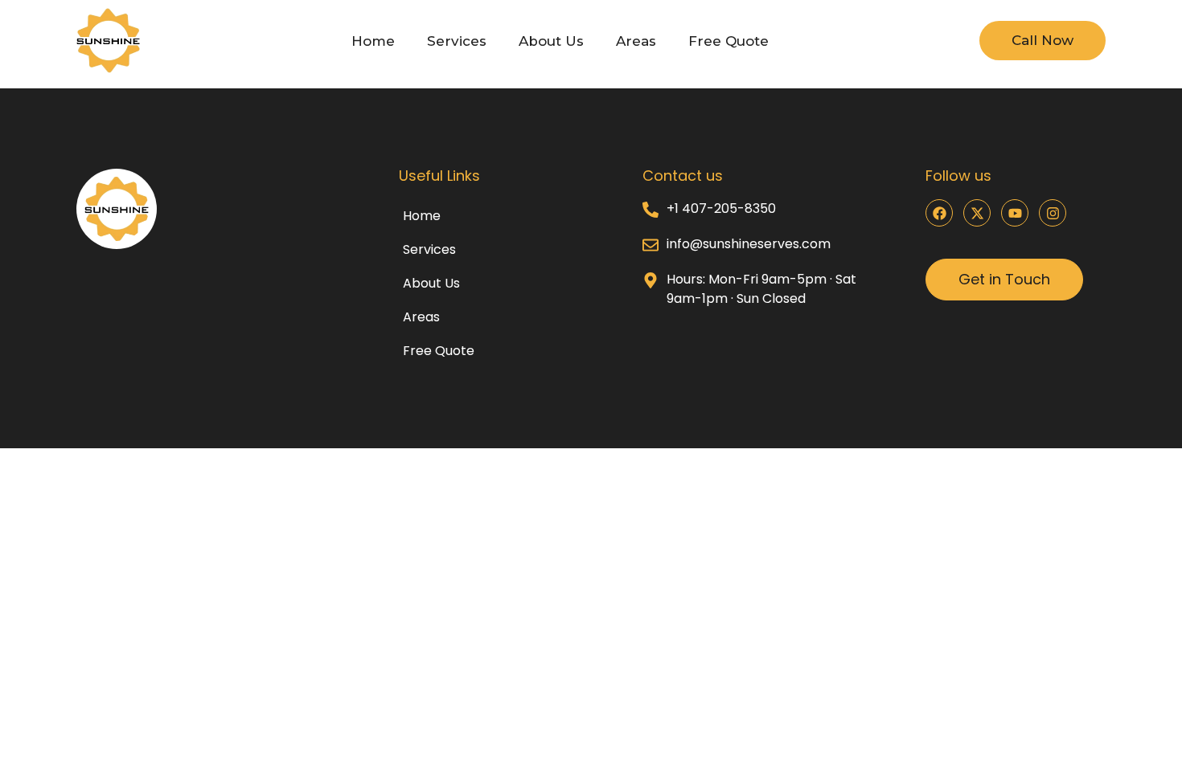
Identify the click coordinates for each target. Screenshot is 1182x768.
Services (456, 41)
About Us (551, 41)
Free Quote (728, 41)
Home (373, 41)
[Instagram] (1052, 213)
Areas (636, 41)
